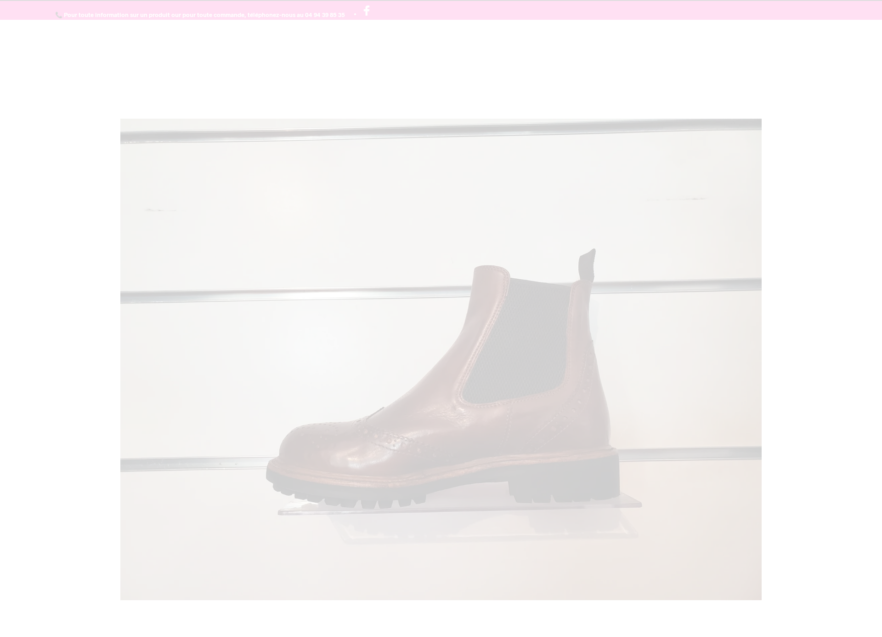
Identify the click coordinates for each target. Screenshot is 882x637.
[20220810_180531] (441, 358)
